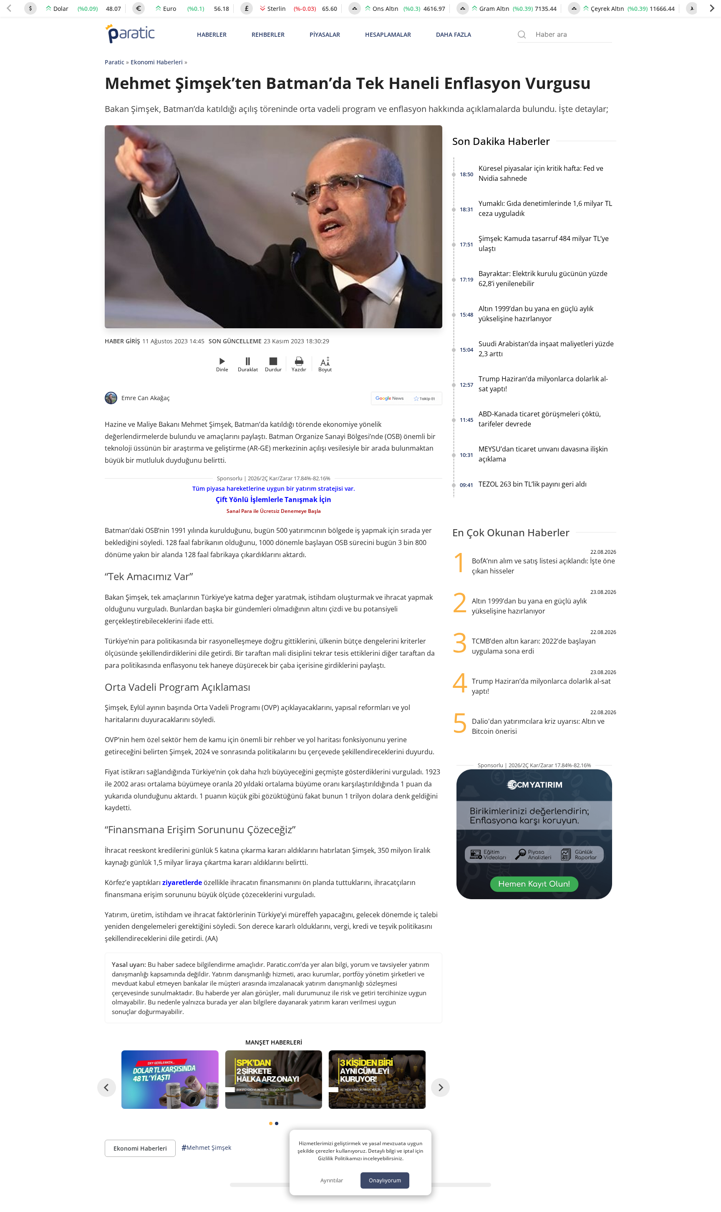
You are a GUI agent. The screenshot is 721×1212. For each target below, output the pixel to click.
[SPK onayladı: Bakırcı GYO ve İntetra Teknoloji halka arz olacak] (273, 1079)
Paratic (114, 62)
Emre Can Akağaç (145, 398)
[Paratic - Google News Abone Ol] (406, 401)
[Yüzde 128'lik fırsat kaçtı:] (377, 1079)
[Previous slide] (9, 8)
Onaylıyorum (385, 1180)
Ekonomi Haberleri (157, 62)
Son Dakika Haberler (501, 141)
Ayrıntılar (331, 1180)
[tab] (270, 1123)
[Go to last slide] (106, 1087)
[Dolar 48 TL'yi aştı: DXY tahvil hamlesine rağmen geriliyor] (169, 1079)
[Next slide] (711, 8)
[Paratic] (130, 34)
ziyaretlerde (182, 882)
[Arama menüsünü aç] (522, 34)
